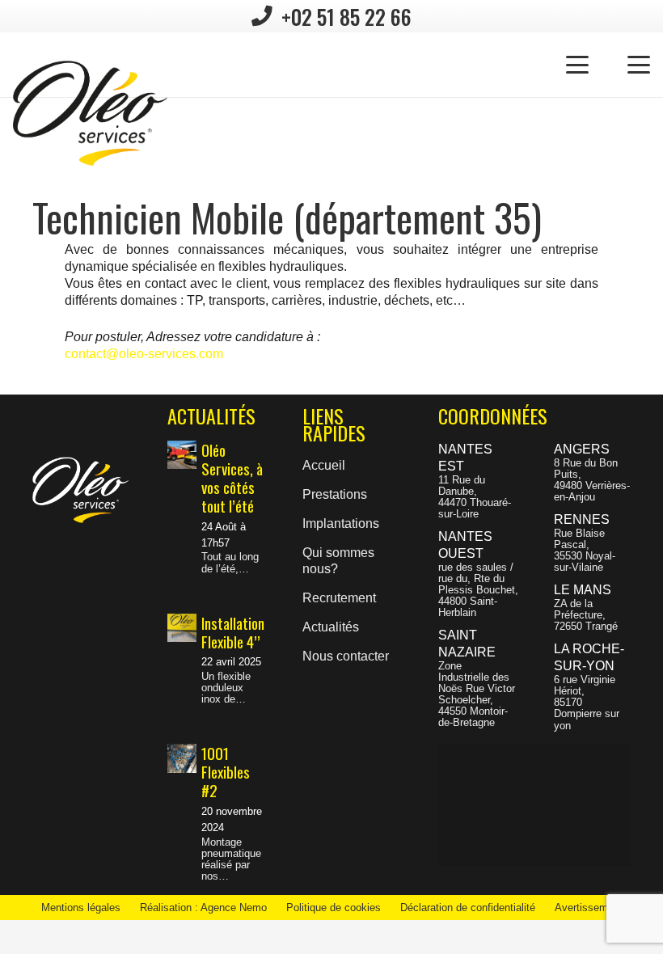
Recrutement (339, 598)
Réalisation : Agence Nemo (203, 907)
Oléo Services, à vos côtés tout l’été (232, 477)
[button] (577, 64)
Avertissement (589, 907)
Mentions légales (80, 907)
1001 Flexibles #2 (225, 771)
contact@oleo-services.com (144, 354)
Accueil (323, 465)
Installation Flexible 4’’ (232, 632)
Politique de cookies (333, 907)
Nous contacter (345, 656)
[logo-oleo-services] (90, 113)
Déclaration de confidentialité (467, 907)
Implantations (340, 523)
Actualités (330, 627)
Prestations (334, 494)
